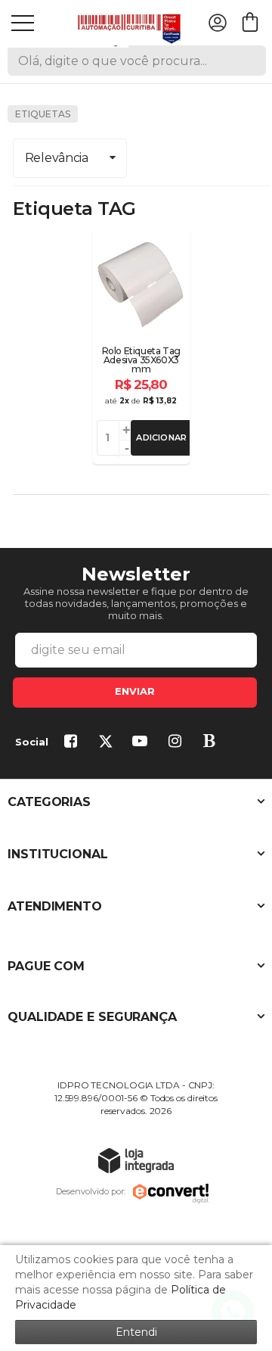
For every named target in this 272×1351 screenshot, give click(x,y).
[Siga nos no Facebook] (73, 742)
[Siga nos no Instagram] (177, 742)
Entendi (136, 1332)
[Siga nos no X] (108, 742)
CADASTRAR (135, 692)
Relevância (56, 158)
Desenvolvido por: (90, 1191)
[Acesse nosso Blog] (212, 742)
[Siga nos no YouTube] (142, 742)
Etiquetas (42, 114)
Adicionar (161, 437)
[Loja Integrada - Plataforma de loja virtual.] (136, 1159)
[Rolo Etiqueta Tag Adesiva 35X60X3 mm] (141, 345)
